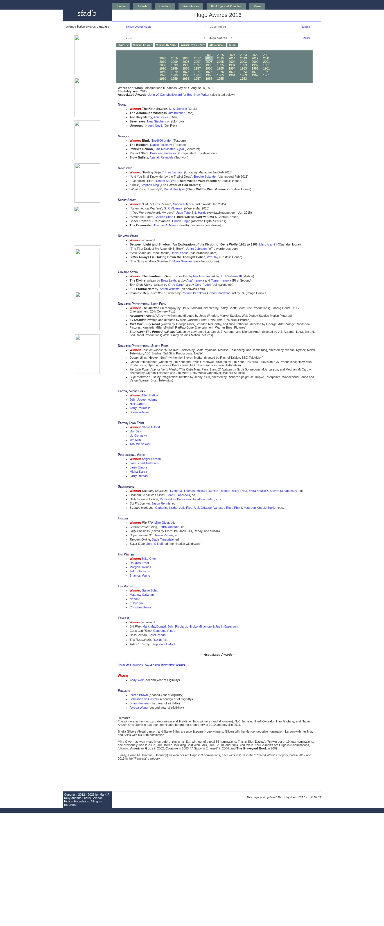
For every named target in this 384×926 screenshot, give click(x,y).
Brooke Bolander (205, 176)
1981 (266, 68)
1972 (255, 71)
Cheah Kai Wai (166, 180)
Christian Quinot (141, 607)
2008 (185, 61)
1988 (185, 68)
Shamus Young (140, 575)
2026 (208, 55)
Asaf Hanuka (195, 280)
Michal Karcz (138, 471)
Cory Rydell (203, 284)
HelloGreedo (157, 635)
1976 (208, 71)
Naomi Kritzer (182, 204)
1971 (266, 71)
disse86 (135, 599)
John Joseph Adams (143, 399)
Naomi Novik (154, 125)
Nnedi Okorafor (161, 140)
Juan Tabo (183, 212)
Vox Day (212, 257)
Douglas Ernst (139, 562)
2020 (162, 58)
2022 (255, 55)
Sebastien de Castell (143, 699)
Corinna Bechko (193, 293)
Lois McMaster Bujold (169, 149)
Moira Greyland (182, 261)
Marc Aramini (268, 244)
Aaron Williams (170, 289)
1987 (197, 68)
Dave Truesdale (163, 539)
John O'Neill (154, 543)
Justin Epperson (226, 626)
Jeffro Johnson (196, 248)
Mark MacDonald (154, 626)
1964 (232, 75)
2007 (197, 61)
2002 (255, 61)
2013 (243, 58)
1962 (255, 75)
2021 (266, 55)
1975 (220, 71)
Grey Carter (176, 284)
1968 (185, 75)
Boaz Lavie (168, 280)
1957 (197, 78)
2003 (243, 61)
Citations (165, 6)
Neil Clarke (137, 403)
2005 (220, 61)
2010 (162, 61)
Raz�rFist (160, 639)
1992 (255, 65)
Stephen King (150, 185)
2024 (232, 55)
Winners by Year (142, 45)
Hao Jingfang (174, 172)
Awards (142, 6)
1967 (197, 75)
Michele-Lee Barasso (174, 499)
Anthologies (191, 6)
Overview (123, 45)
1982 (255, 68)
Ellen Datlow (150, 395)
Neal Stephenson (158, 121)
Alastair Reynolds (161, 157)
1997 (197, 65)
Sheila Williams (140, 412)
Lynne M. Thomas (182, 490)
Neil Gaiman (201, 276)
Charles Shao (164, 216)
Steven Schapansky (283, 490)
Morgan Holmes (140, 567)
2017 (129, 37)
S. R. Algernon (173, 208)
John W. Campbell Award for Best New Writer (178, 94)
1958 (185, 78)
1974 (232, 71)
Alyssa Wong (139, 707)
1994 (232, 65)
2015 (306, 37)
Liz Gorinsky (138, 435)
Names (120, 6)
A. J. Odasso (203, 507)
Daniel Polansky (161, 144)
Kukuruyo (136, 603)
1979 (174, 71)
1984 (232, 68)
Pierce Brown (139, 695)
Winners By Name (166, 45)
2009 (174, 61)
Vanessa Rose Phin (226, 507)
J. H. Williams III (231, 276)
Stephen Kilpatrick (164, 644)
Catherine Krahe (166, 507)
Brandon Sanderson (163, 153)
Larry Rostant (139, 475)
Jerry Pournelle (140, 408)
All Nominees (217, 45)
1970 (162, 75)
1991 (266, 65)
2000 (162, 65)
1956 (208, 78)
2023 (243, 55)
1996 (208, 65)
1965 (220, 75)
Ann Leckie (161, 117)
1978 (185, 71)
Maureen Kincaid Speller (260, 507)
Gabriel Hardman (219, 293)
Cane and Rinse (164, 630)
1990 (162, 68)
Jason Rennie (161, 503)
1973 (243, 71)
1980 (162, 71)
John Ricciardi (177, 626)
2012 (255, 58)
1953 (243, 78)
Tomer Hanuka (221, 280)
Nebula (305, 26)
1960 (162, 78)
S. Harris (200, 212)
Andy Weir (137, 680)
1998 (185, 65)
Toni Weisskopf (140, 444)
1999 (174, 65)
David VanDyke (174, 189)
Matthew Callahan (142, 594)
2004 (232, 61)
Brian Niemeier (140, 703)
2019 (174, 58)
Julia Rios (185, 507)
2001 (266, 61)
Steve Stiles (150, 590)
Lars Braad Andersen (144, 463)
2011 (266, 58)
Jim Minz (136, 439)
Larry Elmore (138, 467)
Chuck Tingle (181, 221)
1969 (174, 75)
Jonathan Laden (203, 499)
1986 (208, 68)
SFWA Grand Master (139, 26)
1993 (243, 65)
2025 (220, 55)
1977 (197, 71)
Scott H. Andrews (178, 495)
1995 (220, 65)
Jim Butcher (176, 113)
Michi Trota (239, 490)
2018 (185, 58)
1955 (220, 78)
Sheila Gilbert (151, 427)
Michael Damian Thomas (213, 490)
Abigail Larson (151, 459)
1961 (266, 75)
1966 (208, 75)
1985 (220, 68)
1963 (243, 75)
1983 (243, 68)
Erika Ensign (257, 490)
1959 (174, 78)
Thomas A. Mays (165, 225)
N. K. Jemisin (178, 108)
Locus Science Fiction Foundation (83, 799)
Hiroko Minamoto (200, 626)
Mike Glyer (161, 522)
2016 (208, 58)
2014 (232, 58)
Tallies (232, 45)
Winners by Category (193, 45)
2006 (208, 61)
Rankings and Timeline (226, 6)
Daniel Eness (180, 253)
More (257, 6)
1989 (174, 68)
